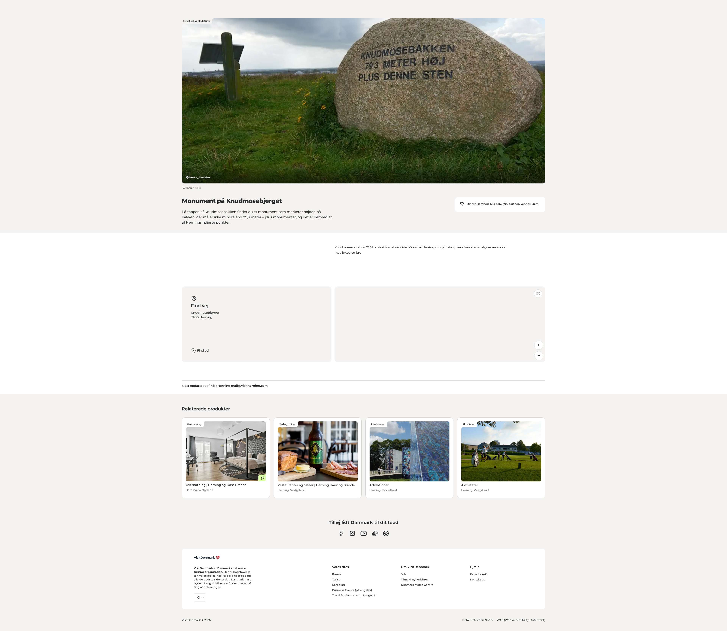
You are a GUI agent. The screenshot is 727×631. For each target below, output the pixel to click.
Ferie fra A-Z (478, 574)
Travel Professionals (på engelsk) (354, 595)
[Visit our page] (352, 533)
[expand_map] (538, 293)
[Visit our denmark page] (341, 533)
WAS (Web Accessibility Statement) (521, 620)
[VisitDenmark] (207, 557)
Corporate (339, 585)
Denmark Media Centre (417, 585)
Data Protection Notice (478, 620)
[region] (440, 324)
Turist (336, 579)
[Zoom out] (538, 355)
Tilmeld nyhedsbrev (414, 579)
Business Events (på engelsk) (352, 590)
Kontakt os (477, 579)
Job (403, 574)
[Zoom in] (538, 345)
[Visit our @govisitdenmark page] (374, 533)
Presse (336, 574)
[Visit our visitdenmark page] (363, 533)
